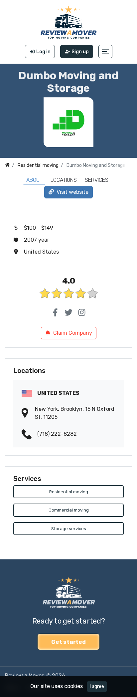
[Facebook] (55, 313)
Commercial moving (69, 510)
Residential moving (68, 491)
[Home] (7, 165)
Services (96, 180)
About (34, 180)
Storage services (68, 528)
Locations (64, 180)
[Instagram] (82, 313)
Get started (68, 642)
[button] (105, 51)
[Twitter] (68, 313)
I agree (97, 686)
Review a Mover (24, 675)
